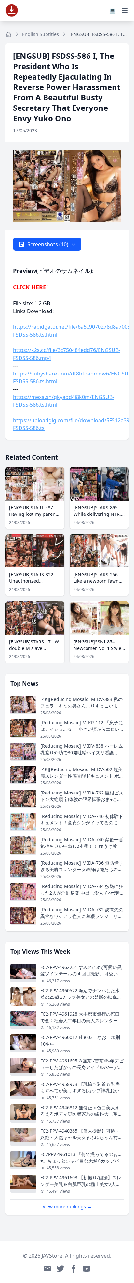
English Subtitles (40, 34)
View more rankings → (67, 1206)
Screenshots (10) (47, 244)
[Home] (8, 34)
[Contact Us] (47, 1269)
